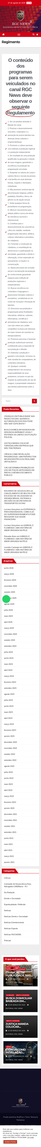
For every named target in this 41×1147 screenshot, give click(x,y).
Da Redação (9, 892)
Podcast (7, 941)
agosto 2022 (9, 766)
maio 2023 (8, 712)
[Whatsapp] (6, 599)
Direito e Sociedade (12, 898)
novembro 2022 (10, 748)
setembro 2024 (10, 646)
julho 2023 (8, 700)
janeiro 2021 (9, 862)
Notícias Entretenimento (14, 922)
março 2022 (9, 796)
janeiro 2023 (9, 736)
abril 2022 (8, 790)
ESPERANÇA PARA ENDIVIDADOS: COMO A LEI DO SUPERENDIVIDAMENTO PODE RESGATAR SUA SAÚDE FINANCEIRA (19, 514)
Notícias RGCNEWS (12, 934)
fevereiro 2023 (10, 730)
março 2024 (9, 676)
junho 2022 (8, 778)
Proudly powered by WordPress (13, 1117)
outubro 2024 (9, 640)
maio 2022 (8, 784)
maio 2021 (8, 844)
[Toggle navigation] (18, 34)
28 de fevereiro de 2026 (18, 1056)
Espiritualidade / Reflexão (15, 904)
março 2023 (9, 724)
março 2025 (9, 628)
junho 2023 (8, 706)
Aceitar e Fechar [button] (10, 1142)
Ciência (7, 878)
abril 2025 (8, 622)
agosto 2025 (9, 604)
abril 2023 (8, 718)
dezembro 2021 (10, 814)
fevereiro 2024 (10, 682)
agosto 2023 (9, 694)
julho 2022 (8, 772)
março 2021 (9, 856)
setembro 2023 (10, 688)
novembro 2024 (10, 634)
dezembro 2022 (10, 742)
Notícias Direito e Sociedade (16, 916)
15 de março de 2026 (17, 1030)
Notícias (7, 910)
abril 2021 (8, 850)
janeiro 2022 (9, 808)
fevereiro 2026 (10, 580)
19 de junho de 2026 (16, 979)
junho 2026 (8, 568)
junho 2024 (8, 658)
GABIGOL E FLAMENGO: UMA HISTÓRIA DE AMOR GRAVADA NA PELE (18, 527)
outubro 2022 (9, 754)
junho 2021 (8, 838)
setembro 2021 (10, 832)
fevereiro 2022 (10, 802)
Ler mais (30, 1137)
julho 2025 (8, 610)
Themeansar (20, 1120)
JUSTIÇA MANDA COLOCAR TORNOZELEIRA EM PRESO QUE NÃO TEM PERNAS (18, 445)
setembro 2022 (10, 760)
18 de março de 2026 (17, 1005)
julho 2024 (8, 652)
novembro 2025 (10, 586)
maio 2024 (8, 664)
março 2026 (9, 574)
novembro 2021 (10, 820)
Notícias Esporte (11, 928)
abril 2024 (8, 670)
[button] (33, 34)
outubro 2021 (9, 826)
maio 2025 (8, 616)
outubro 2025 (9, 592)
